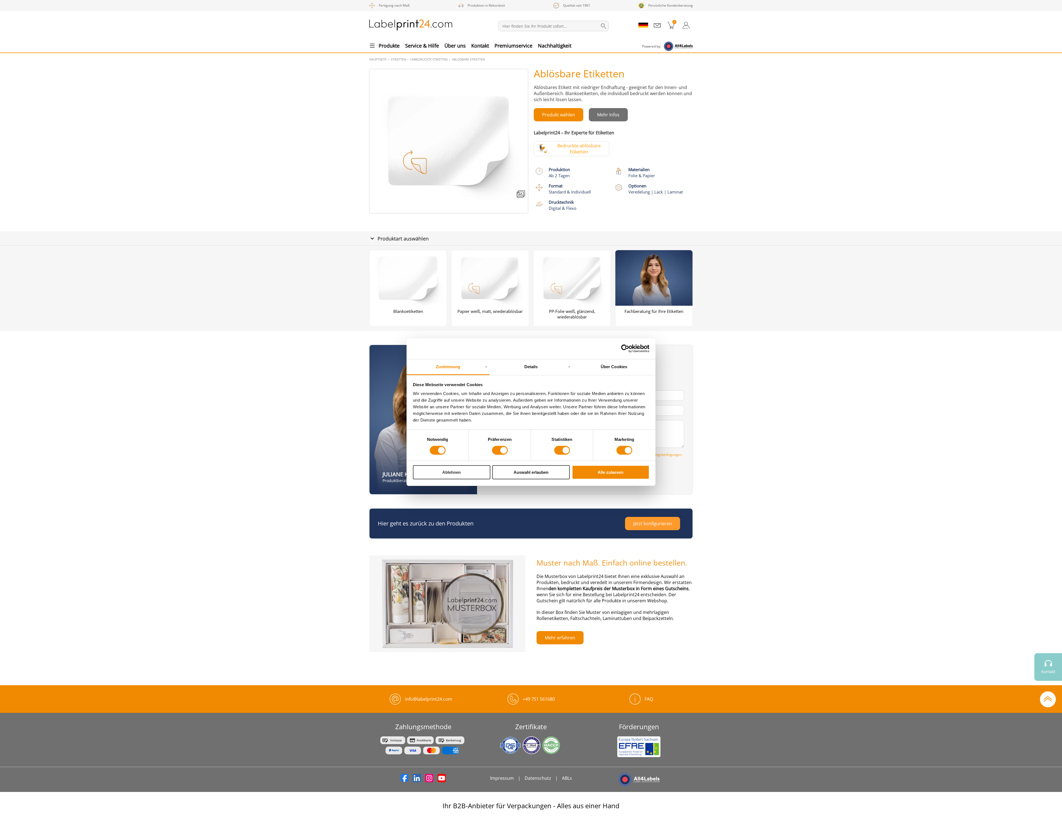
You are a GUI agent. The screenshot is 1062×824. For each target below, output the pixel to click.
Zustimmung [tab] (448, 366)
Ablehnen (451, 472)
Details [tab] (531, 366)
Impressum (502, 778)
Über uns (455, 45)
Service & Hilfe (422, 45)
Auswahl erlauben (531, 472)
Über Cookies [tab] (614, 366)
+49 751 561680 (539, 699)
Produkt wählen (558, 115)
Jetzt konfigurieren (652, 523)
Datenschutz (538, 778)
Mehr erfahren (560, 638)
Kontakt (480, 45)
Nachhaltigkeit (554, 45)
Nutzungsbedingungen (664, 454)
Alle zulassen (610, 472)
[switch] (500, 450)
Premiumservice (513, 45)
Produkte (389, 45)
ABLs (567, 778)
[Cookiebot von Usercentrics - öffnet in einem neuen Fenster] (625, 348)
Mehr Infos (608, 115)
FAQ (649, 699)
